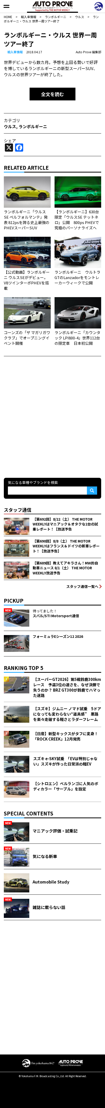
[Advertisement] (52, 416)
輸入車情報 (15, 52)
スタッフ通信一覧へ (82, 586)
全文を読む (52, 94)
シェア (10, 140)
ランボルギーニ (33, 126)
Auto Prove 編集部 (88, 52)
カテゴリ (12, 120)
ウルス (10, 126)
